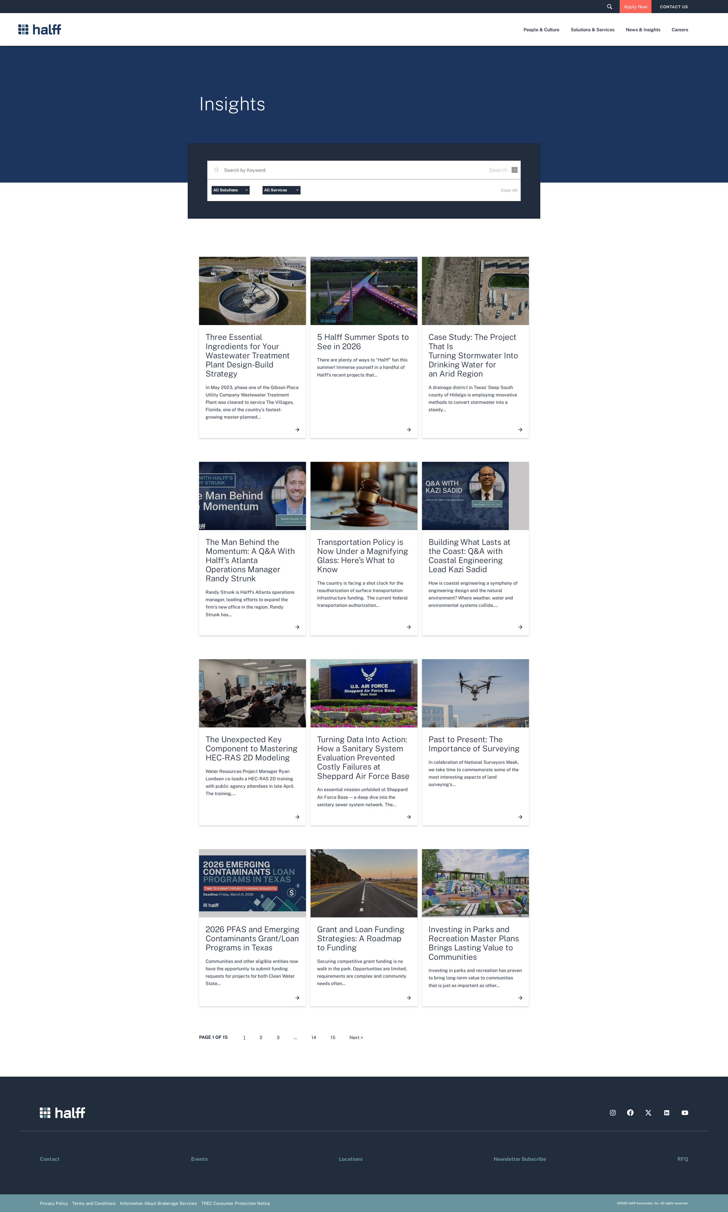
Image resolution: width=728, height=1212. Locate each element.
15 (332, 1037)
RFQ (682, 1158)
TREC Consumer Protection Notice (235, 1203)
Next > (356, 1037)
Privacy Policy (54, 1203)
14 (313, 1037)
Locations (351, 1158)
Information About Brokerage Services (158, 1203)
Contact (50, 1158)
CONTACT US (674, 6)
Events (199, 1158)
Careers (680, 29)
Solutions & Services (593, 29)
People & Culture (541, 29)
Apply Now (635, 6)
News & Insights (643, 29)
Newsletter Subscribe (520, 1158)
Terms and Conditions (94, 1203)
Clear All (509, 190)
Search (498, 169)
